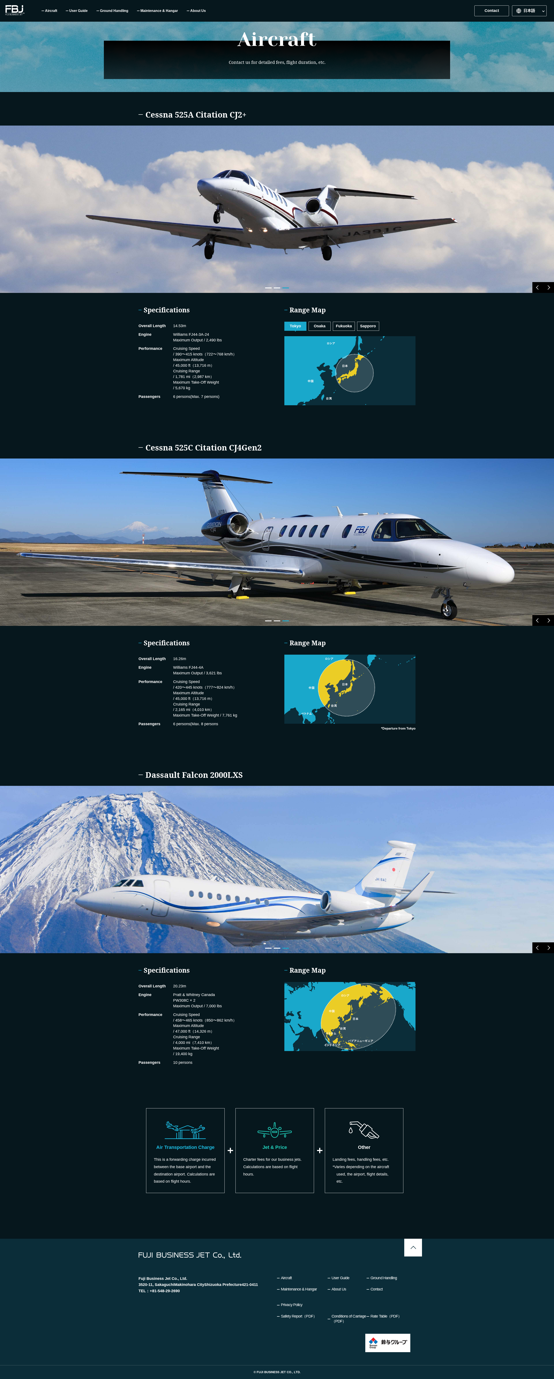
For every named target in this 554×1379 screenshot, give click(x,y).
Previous (537, 287)
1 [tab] (268, 287)
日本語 (529, 10)
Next (548, 287)
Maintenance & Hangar (299, 1289)
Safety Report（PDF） (299, 1316)
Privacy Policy (291, 1305)
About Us (339, 1289)
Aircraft (286, 1278)
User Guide (340, 1278)
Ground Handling (383, 1278)
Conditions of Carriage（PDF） (349, 1318)
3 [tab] (285, 287)
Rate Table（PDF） (386, 1316)
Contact (492, 10)
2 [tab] (277, 287)
